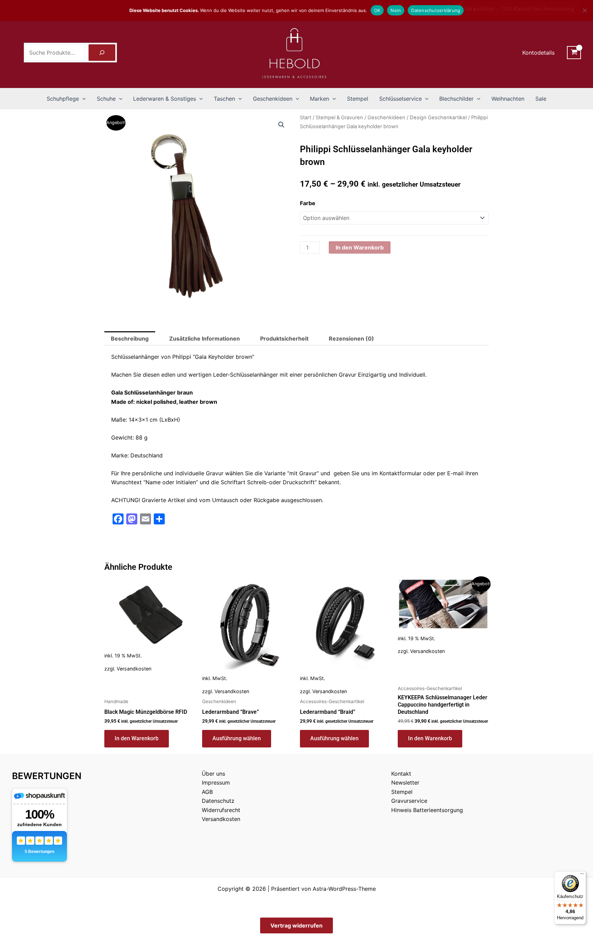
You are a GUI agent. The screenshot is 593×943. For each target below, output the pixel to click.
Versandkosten (134, 669)
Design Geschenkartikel (438, 117)
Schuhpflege (63, 98)
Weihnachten (507, 98)
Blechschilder (456, 98)
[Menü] (582, 875)
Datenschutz (218, 800)
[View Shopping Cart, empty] (574, 52)
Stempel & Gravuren (339, 117)
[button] (82, 98)
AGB (207, 791)
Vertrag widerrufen (296, 925)
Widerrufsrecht (221, 810)
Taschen (224, 98)
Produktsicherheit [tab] (284, 338)
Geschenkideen (272, 98)
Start (305, 117)
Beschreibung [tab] (130, 338)
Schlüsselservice (400, 98)
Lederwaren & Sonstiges (164, 98)
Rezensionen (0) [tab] (351, 338)
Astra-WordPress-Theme (344, 888)
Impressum (216, 782)
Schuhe (106, 98)
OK (377, 10)
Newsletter (405, 782)
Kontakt (401, 773)
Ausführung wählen (236, 738)
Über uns (213, 773)
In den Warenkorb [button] (137, 738)
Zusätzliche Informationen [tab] (204, 338)
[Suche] (102, 52)
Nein (396, 10)
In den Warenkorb (360, 247)
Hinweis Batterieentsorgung (427, 810)
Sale (540, 98)
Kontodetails (538, 52)
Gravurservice (409, 800)
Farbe (307, 203)
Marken (319, 98)
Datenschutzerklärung (435, 10)
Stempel (357, 98)
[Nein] (584, 10)
